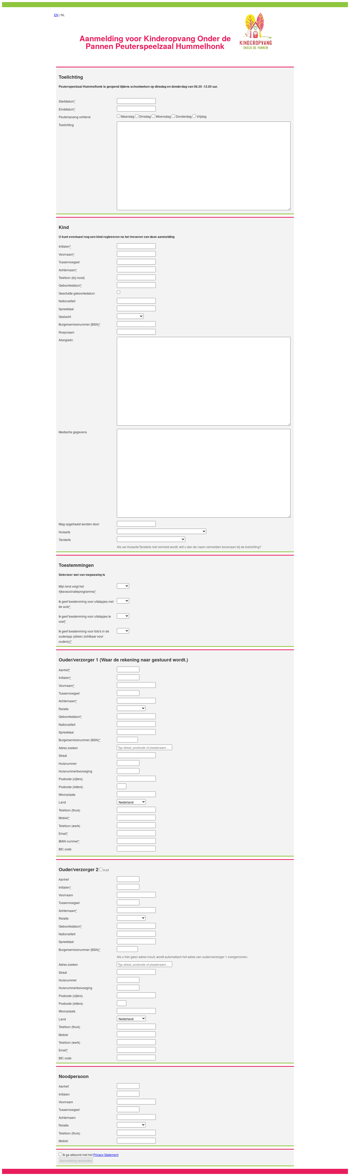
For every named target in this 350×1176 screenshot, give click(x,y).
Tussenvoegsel (69, 262)
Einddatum (67, 109)
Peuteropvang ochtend (74, 117)
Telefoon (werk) (69, 825)
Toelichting (66, 125)
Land (62, 802)
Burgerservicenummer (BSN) (79, 324)
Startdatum (67, 101)
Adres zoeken (68, 748)
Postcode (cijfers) (71, 779)
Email (63, 833)
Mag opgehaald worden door (79, 524)
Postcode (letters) (71, 787)
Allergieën (66, 340)
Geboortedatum (70, 285)
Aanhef (64, 670)
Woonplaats (67, 794)
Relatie (64, 709)
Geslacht (65, 316)
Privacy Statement (105, 1154)
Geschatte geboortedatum (77, 293)
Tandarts (65, 539)
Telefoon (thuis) (69, 810)
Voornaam (66, 254)
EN (56, 15)
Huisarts (64, 532)
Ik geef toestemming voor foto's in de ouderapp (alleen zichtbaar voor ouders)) (84, 636)
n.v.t (106, 870)
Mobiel (64, 818)
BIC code (65, 849)
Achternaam (68, 270)
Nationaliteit (67, 301)
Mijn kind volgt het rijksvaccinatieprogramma (77, 589)
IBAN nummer (69, 841)
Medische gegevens (73, 432)
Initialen (65, 246)
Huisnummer (68, 763)
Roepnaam (66, 332)
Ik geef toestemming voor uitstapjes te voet (85, 619)
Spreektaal (66, 309)
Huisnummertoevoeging (75, 771)
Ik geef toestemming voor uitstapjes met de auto (86, 604)
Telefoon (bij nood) (72, 277)
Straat (63, 755)
